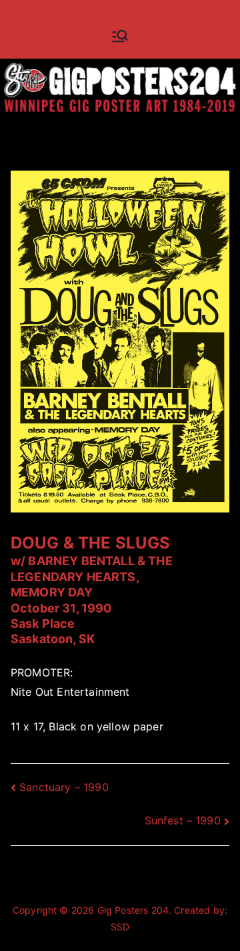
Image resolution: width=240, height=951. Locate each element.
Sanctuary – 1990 (64, 787)
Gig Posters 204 (133, 910)
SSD (120, 926)
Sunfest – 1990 (183, 820)
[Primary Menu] (120, 36)
